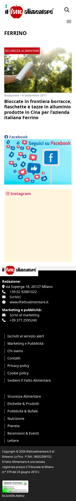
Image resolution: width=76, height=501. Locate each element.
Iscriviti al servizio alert (25, 336)
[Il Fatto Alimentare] (29, 11)
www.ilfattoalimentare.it (29, 302)
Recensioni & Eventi (23, 433)
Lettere (13, 440)
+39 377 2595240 (23, 320)
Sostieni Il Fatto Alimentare (29, 380)
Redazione (11, 95)
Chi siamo (15, 350)
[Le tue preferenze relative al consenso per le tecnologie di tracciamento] (6, 6)
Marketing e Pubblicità (25, 343)
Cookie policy (18, 373)
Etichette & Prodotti (23, 403)
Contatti (13, 358)
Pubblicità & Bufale (22, 411)
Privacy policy (18, 365)
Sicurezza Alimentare (24, 396)
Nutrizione (15, 418)
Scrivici (15, 296)
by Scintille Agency (13, 495)
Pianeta (13, 425)
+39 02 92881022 (23, 291)
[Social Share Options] (9, 257)
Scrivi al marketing (24, 315)
